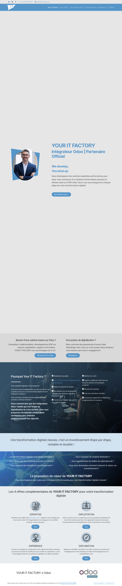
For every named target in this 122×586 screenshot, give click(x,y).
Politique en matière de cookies (68, 583)
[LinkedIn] (8, 1)
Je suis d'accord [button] (109, 583)
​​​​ (86, 527)
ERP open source (35, 518)
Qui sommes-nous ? (61, 194)
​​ (86, 558)
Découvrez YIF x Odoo (45, 355)
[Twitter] (12, 1)
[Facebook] (15, 1)
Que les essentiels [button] (98, 583)
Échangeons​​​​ (72, 355)
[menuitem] (53, 7)
